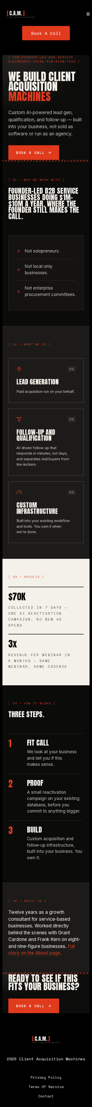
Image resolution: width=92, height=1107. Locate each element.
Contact (46, 1096)
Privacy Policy (46, 1077)
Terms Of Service (46, 1086)
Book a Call (30, 152)
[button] (88, 14)
